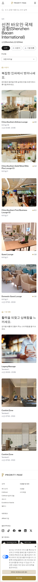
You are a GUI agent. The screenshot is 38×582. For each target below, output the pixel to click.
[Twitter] (31, 530)
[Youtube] (19, 530)
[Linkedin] (25, 530)
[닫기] (35, 546)
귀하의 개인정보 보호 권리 (19, 572)
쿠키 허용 (19, 578)
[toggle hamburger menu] (35, 3)
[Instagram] (3, 530)
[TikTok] (8, 530)
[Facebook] (14, 530)
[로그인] (3, 3)
